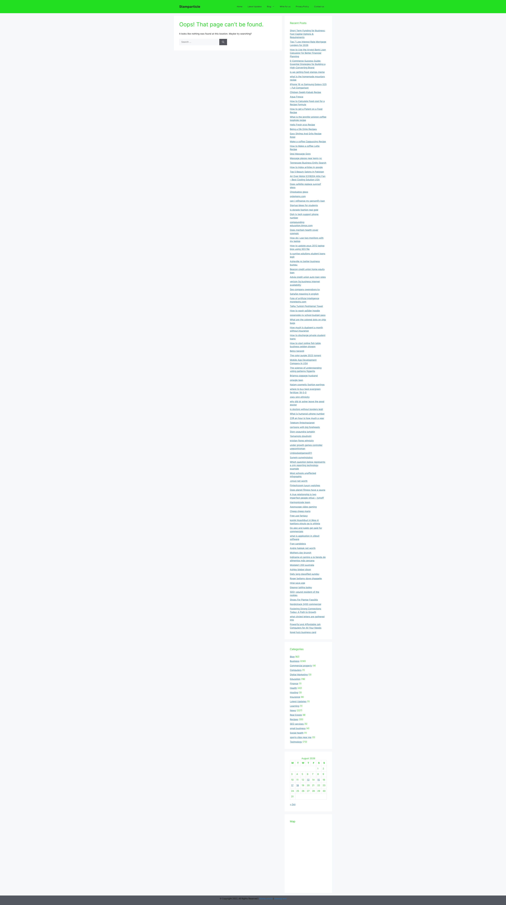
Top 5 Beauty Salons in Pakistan (307, 171)
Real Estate (296, 715)
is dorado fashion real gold (304, 210)
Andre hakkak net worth (302, 548)
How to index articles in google (306, 167)
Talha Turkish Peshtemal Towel (306, 306)
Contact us (319, 6)
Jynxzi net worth (298, 481)
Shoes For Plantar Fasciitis (304, 599)
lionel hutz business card (303, 632)
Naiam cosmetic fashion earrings (307, 384)
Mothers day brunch (300, 552)
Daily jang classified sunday (304, 574)
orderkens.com (298, 196)
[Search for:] (199, 42)
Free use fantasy (299, 515)
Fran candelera (298, 543)
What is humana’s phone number (307, 413)
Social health (296, 733)
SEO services (297, 724)
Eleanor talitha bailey (301, 587)
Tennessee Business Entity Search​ (308, 162)
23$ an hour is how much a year (307, 418)
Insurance (295, 697)
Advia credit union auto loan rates (308, 277)
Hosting (294, 692)
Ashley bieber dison (300, 569)
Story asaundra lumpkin (302, 431)
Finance (294, 683)
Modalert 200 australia (302, 565)
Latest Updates (255, 6)
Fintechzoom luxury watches (305, 485)
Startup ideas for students (304, 205)
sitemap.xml (280, 898)
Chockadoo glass (299, 192)
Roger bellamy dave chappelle (306, 578)
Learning (294, 706)
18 (297, 785)
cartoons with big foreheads (305, 427)
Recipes (294, 719)
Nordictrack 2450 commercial (305, 604)
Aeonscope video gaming (303, 506)
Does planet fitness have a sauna (307, 490)
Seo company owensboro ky (305, 289)
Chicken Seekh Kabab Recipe (305, 92)
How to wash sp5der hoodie (305, 310)
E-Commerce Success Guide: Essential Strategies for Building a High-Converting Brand (307, 64)
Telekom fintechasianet (302, 422)
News (293, 710)
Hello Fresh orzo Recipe (302, 124)
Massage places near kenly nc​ (306, 158)
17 (292, 785)
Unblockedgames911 (301, 453)
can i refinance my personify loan (307, 201)
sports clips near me (300, 737)
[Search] (223, 42)
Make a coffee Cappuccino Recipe (308, 141)
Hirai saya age (297, 583)
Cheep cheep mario (300, 511)
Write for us (285, 6)
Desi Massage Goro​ (300, 154)
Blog (269, 6)
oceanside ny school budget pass (307, 315)
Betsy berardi (297, 351)
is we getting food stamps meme (307, 72)
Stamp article (266, 898)
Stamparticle (189, 7)
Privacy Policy (302, 6)
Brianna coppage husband (304, 375)
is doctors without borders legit (306, 409)
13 (308, 779)
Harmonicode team (300, 502)
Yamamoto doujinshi (300, 436)
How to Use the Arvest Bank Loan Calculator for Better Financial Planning (308, 53)
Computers (295, 670)
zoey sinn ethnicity (300, 397)
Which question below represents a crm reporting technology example (307, 465)
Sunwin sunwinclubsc (301, 457)
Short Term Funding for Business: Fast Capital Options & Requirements (307, 34)
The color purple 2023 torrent (305, 355)
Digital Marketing (299, 674)
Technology (296, 742)
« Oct (292, 804)
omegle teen (296, 380)
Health (293, 688)
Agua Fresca (296, 96)
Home (239, 6)
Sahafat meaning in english (304, 294)
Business (294, 661)
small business (298, 728)
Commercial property (301, 665)
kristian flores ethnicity (302, 440)
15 (318, 779)
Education (295, 679)
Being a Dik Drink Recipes (303, 129)
